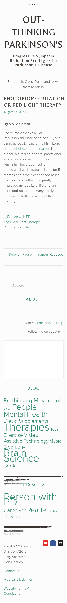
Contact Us (12, 570)
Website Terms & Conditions (17, 591)
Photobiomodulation (19, 227)
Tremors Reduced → (49, 257)
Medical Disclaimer (18, 579)
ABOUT (33, 299)
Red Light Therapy (26, 221)
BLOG (33, 388)
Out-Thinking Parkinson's (33, 32)
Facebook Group (50, 322)
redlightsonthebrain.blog (30, 148)
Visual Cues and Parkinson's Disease (28, 476)
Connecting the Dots (18, 527)
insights (33, 484)
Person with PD (19, 216)
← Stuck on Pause (18, 254)
